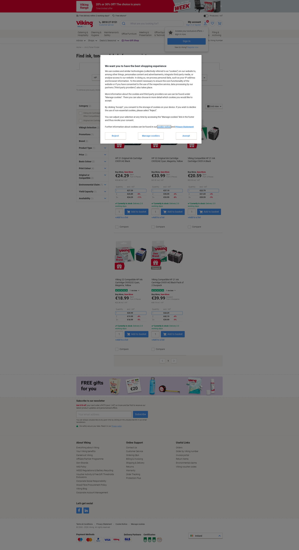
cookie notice (164, 127)
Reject (115, 136)
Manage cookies (151, 136)
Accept (186, 136)
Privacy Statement (184, 127)
